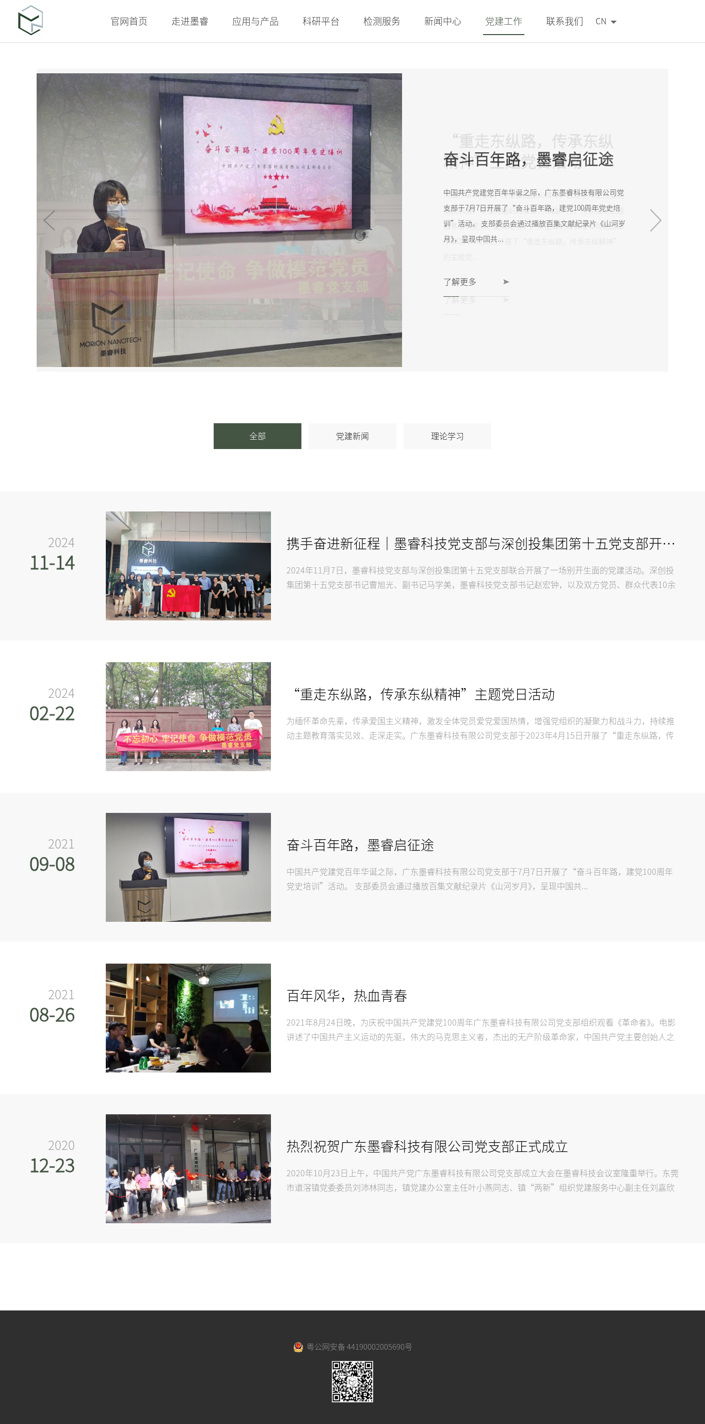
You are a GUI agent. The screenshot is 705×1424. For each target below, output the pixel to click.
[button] (656, 220)
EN (601, 40)
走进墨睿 (190, 21)
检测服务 (381, 21)
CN (601, 21)
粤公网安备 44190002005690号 (357, 1347)
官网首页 (129, 21)
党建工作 (503, 21)
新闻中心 (442, 21)
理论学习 (447, 436)
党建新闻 (352, 436)
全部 (257, 436)
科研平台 (321, 21)
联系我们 (564, 21)
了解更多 (459, 282)
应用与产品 (255, 21)
